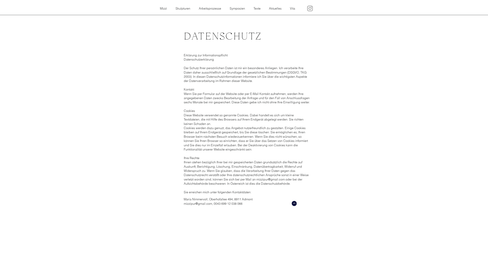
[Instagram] (310, 8)
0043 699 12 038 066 (228, 203)
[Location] (294, 203)
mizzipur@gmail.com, (198, 203)
